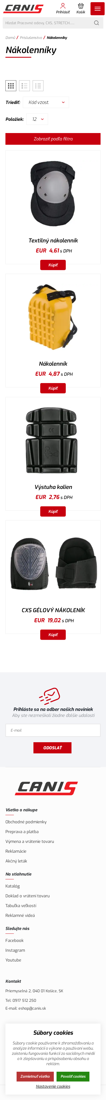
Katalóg (12, 886)
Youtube (13, 960)
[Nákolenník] (53, 317)
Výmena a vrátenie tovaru (29, 841)
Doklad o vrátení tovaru (27, 896)
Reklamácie (15, 851)
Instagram (15, 950)
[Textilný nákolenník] (53, 193)
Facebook (14, 940)
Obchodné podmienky (25, 822)
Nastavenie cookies (53, 1086)
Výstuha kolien (53, 487)
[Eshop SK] (24, 8)
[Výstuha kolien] (53, 440)
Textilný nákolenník (53, 240)
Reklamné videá (20, 915)
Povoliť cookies (73, 1076)
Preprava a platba (22, 831)
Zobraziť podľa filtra (53, 139)
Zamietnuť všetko (35, 1076)
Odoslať (52, 748)
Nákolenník (53, 364)
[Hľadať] (96, 23)
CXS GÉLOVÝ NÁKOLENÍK (53, 610)
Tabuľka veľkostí (20, 905)
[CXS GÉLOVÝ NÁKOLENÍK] (53, 563)
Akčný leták (16, 861)
